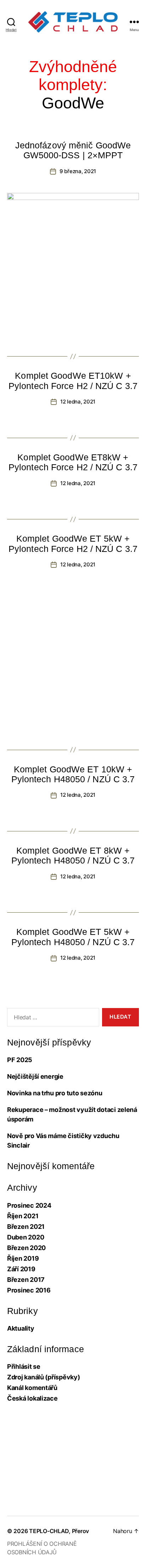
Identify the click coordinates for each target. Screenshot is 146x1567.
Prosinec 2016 (29, 1290)
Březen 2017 (26, 1279)
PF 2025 (19, 1060)
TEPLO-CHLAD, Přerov (59, 1530)
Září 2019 (21, 1269)
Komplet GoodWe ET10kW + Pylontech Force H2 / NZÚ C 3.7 (73, 380)
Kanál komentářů (32, 1387)
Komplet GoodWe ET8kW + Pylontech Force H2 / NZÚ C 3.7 (73, 462)
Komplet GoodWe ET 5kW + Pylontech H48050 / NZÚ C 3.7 (73, 937)
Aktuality (20, 1328)
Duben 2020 (25, 1237)
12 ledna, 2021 (77, 401)
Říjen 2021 (22, 1216)
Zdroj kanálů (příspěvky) (43, 1377)
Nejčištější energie (35, 1076)
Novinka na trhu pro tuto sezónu (54, 1093)
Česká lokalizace (32, 1398)
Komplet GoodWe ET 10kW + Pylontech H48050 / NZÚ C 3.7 (73, 774)
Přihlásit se (23, 1366)
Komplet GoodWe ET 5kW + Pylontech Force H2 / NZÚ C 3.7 (73, 543)
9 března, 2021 (78, 171)
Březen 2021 (26, 1226)
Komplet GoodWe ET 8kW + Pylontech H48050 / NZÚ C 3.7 (73, 855)
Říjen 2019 (23, 1258)
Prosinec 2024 (29, 1205)
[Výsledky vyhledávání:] (51, 1018)
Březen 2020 (26, 1247)
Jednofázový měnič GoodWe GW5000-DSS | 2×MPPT (73, 150)
